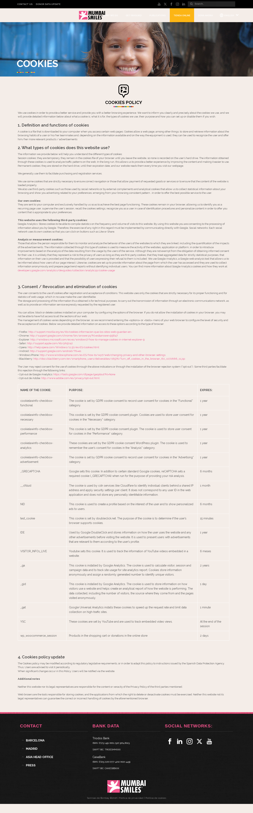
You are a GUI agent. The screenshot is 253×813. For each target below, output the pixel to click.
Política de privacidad (131, 798)
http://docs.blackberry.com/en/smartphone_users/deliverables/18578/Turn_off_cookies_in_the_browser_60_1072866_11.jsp (109, 358)
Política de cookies (155, 798)
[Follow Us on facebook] (169, 741)
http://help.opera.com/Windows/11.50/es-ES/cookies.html (63, 347)
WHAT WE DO (110, 15)
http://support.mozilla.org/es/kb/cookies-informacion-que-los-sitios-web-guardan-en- (80, 331)
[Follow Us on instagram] (189, 741)
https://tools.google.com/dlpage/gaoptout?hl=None (84, 374)
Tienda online (182, 15)
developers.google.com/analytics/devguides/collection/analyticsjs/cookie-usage (66, 270)
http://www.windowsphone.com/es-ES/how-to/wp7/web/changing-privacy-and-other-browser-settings (102, 355)
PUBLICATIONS (157, 15)
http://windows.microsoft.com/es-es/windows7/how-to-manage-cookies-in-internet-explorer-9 (87, 339)
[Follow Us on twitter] (199, 741)
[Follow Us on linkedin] (179, 741)
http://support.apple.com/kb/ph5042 (50, 343)
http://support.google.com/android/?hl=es (55, 351)
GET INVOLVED (134, 15)
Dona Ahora (205, 15)
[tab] (54, 740)
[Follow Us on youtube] (209, 741)
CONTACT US (25, 4)
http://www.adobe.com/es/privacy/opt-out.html (70, 378)
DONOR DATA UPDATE (48, 4)
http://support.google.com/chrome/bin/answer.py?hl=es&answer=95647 (74, 335)
